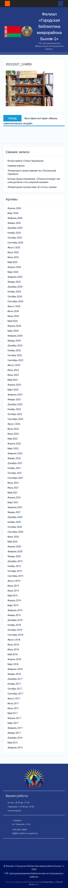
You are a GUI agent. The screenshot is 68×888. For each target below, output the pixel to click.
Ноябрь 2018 (14, 625)
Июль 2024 (13, 311)
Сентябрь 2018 (15, 635)
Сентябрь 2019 (15, 576)
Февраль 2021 (15, 507)
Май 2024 (13, 321)
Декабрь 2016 (15, 737)
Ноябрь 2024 (14, 291)
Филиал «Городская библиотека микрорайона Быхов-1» (49, 26)
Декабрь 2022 (15, 404)
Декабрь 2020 (15, 517)
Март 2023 (13, 389)
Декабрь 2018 (15, 620)
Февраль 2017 (15, 728)
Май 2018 (13, 654)
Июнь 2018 (13, 649)
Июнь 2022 (13, 434)
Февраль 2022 (15, 453)
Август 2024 (14, 306)
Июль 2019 (13, 586)
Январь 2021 (14, 512)
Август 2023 (14, 365)
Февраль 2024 (15, 335)
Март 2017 (13, 723)
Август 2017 (14, 698)
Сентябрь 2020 (15, 532)
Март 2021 (13, 502)
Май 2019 (13, 595)
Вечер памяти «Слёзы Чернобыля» (26, 161)
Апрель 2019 (14, 600)
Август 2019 (14, 581)
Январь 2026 (14, 223)
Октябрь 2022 (15, 414)
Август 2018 (14, 639)
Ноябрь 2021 (14, 468)
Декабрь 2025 (15, 228)
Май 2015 (13, 742)
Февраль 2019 (15, 610)
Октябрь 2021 (15, 473)
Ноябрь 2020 (14, 522)
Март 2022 (13, 448)
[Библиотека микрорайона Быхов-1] (34, 786)
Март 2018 (13, 664)
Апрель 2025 (14, 267)
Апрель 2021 (14, 497)
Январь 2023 (14, 399)
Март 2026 (13, 213)
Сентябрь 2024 (15, 301)
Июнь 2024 (13, 316)
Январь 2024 (14, 340)
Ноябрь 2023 (14, 350)
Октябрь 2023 (15, 355)
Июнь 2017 (13, 708)
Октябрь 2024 (15, 296)
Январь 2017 (14, 733)
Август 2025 (14, 247)
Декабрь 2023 (15, 345)
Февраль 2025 (15, 277)
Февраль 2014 (15, 747)
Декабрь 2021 (15, 463)
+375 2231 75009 (19, 830)
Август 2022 (14, 424)
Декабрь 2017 (15, 679)
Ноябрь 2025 (14, 233)
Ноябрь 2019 (14, 566)
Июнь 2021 (13, 487)
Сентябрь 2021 (15, 478)
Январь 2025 (14, 282)
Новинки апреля (16, 165)
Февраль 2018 (15, 669)
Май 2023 (13, 380)
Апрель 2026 (14, 208)
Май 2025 (13, 262)
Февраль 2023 (15, 394)
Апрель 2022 (14, 443)
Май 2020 (13, 541)
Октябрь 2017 (15, 688)
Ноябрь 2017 (14, 684)
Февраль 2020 (15, 551)
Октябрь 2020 (15, 527)
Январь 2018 (14, 674)
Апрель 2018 (14, 659)
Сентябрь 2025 (15, 242)
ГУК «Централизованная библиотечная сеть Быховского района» (34, 875)
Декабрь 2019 (15, 561)
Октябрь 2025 (15, 237)
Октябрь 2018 (15, 630)
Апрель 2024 (14, 326)
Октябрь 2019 (15, 571)
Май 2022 (13, 438)
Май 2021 (13, 492)
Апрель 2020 (14, 546)
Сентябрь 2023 (15, 360)
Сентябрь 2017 (15, 693)
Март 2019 (13, 605)
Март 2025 (13, 272)
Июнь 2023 (13, 375)
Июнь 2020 (13, 536)
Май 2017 (13, 713)
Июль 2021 (13, 483)
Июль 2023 (13, 370)
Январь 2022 (14, 458)
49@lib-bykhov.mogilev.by (25, 833)
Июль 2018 (13, 644)
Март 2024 (13, 331)
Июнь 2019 (13, 590)
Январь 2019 (14, 615)
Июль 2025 (13, 252)
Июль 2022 (13, 429)
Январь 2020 (14, 556)
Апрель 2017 (14, 718)
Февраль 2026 (15, 218)
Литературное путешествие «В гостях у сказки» (32, 187)
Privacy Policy (48, 882)
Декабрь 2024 (15, 286)
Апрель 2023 (14, 385)
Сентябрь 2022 (15, 419)
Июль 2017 (13, 703)
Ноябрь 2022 (14, 409)
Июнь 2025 (13, 257)
